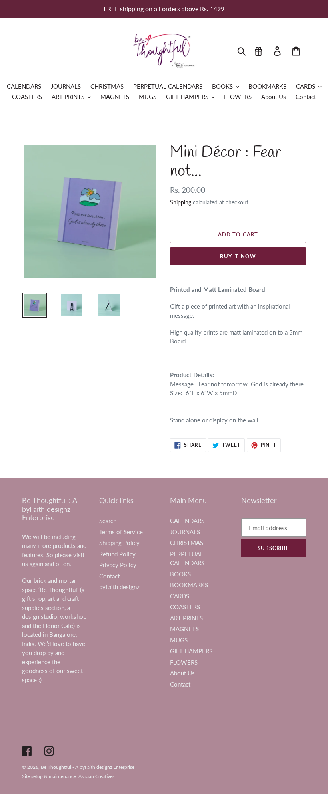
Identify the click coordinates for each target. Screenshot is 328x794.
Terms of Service (121, 531)
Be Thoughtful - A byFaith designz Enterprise (87, 767)
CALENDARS (187, 520)
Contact (109, 576)
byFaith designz (119, 586)
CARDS (179, 596)
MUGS (179, 640)
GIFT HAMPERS (191, 651)
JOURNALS (185, 531)
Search (107, 520)
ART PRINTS (186, 618)
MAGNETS (184, 628)
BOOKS (180, 574)
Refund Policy (117, 554)
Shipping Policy (119, 542)
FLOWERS (184, 662)
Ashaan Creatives (96, 776)
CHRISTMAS (186, 542)
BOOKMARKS (189, 584)
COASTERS (185, 606)
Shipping (180, 202)
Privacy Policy (117, 564)
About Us (182, 673)
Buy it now (238, 256)
